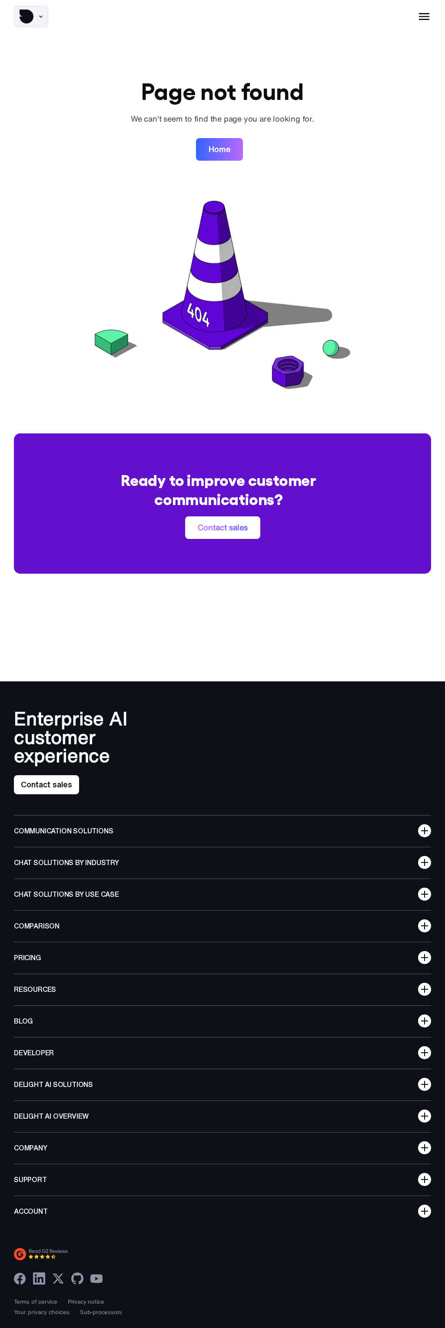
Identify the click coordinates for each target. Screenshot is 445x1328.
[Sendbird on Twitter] (58, 1278)
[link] (219, 149)
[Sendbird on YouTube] (96, 1278)
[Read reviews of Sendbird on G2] (79, 1254)
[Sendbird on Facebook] (20, 1278)
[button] (31, 16)
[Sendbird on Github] (77, 1278)
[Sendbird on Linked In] (39, 1278)
